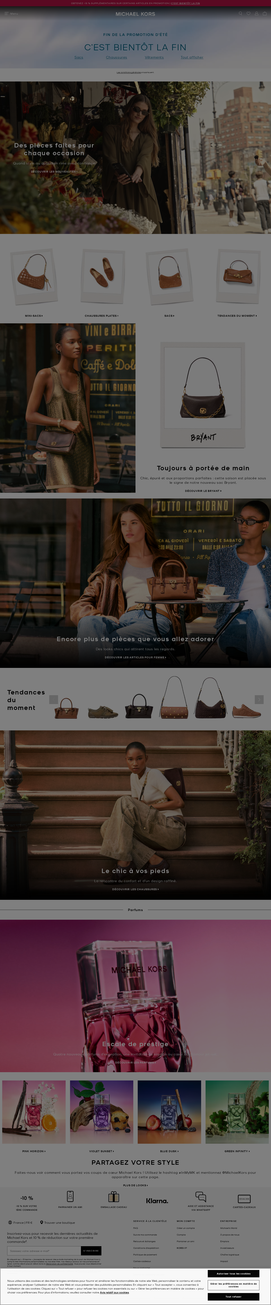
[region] (135, 1286)
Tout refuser (233, 1296)
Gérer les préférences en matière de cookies (233, 1285)
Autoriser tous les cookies (234, 1273)
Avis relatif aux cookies (114, 1292)
